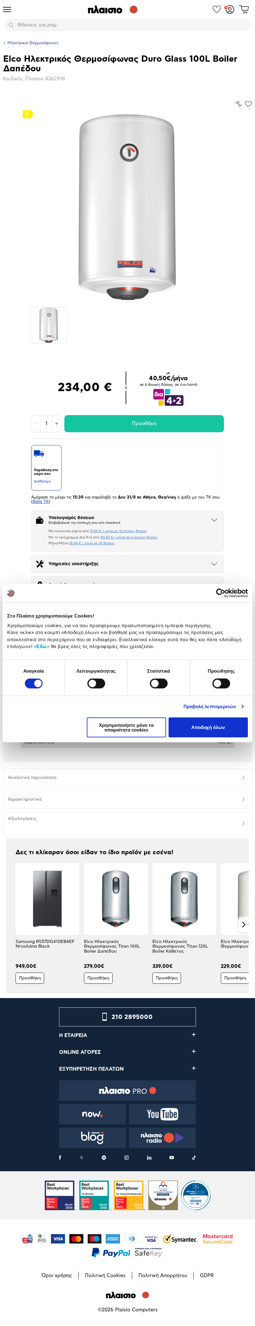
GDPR (207, 1275)
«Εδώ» (42, 646)
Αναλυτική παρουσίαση (32, 777)
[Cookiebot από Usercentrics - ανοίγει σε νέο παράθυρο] (220, 593)
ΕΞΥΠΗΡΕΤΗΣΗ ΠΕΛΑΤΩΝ (91, 1069)
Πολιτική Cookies (105, 1275)
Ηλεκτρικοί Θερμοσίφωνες (32, 43)
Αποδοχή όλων (208, 727)
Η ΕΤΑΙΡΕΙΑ (73, 1035)
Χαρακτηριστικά (25, 799)
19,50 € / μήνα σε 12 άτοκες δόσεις (118, 531)
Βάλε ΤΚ (41, 502)
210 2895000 (132, 1017)
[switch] (96, 684)
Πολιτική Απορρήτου (162, 1275)
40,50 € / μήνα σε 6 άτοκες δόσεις (129, 537)
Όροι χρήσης (57, 1275)
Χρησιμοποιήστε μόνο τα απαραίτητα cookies (126, 727)
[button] (11, 924)
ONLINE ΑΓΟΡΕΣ (80, 1052)
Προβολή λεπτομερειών (209, 706)
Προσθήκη (144, 423)
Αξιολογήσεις (22, 819)
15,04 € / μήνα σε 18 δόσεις (91, 543)
